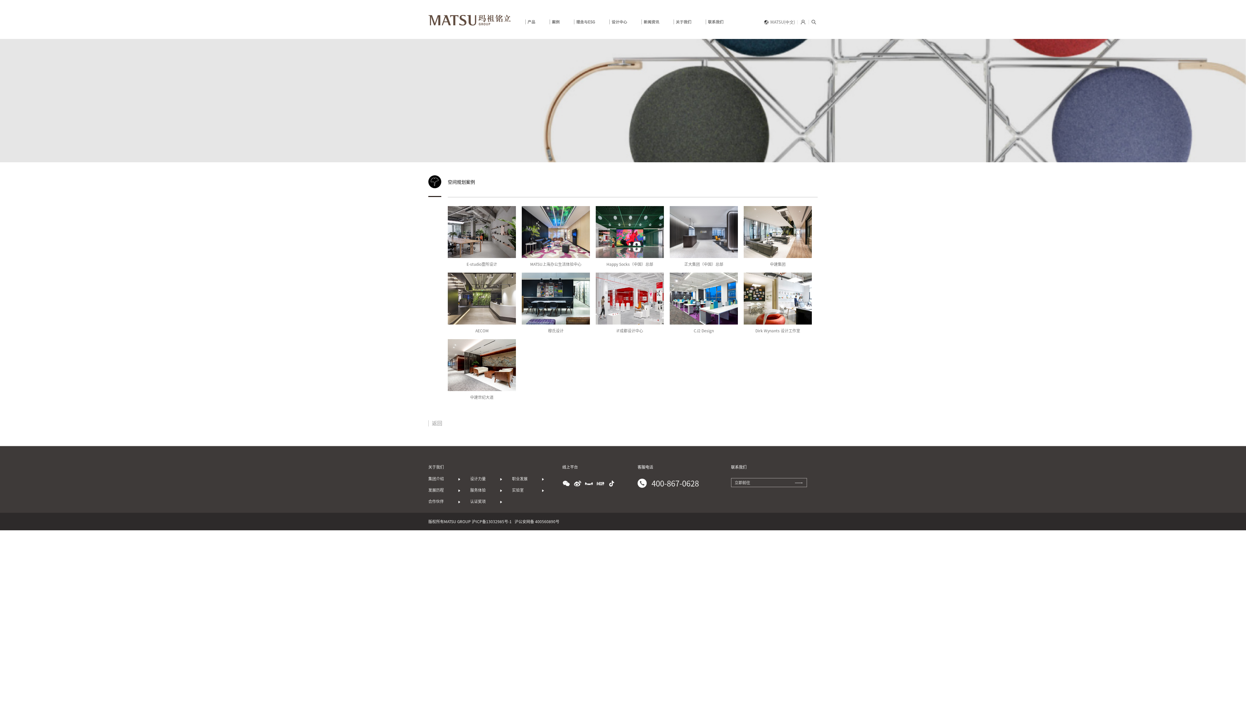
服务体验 (478, 490)
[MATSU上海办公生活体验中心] (556, 232)
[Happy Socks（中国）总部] (630, 232)
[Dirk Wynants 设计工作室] (778, 299)
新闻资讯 (651, 22)
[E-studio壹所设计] (482, 232)
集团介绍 (436, 479)
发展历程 (436, 490)
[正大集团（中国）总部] (704, 232)
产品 (531, 22)
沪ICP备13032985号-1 (492, 521)
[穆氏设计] (556, 299)
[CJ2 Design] (704, 299)
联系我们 (716, 22)
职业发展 (520, 479)
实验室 (520, 490)
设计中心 (619, 22)
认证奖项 (478, 501)
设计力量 (478, 479)
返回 (437, 423)
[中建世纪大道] (482, 365)
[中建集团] (778, 232)
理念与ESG (585, 22)
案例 (556, 22)
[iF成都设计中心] (630, 299)
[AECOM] (482, 299)
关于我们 (683, 22)
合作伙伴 (436, 501)
